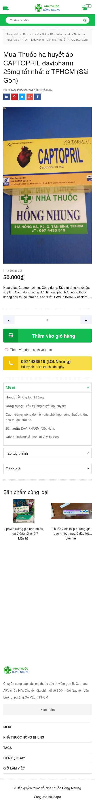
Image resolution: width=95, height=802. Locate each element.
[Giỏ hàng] (84, 8)
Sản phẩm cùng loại (25, 492)
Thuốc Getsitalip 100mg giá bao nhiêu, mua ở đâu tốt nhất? (71, 531)
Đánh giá (15, 270)
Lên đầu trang (49, 795)
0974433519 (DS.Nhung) (46, 361)
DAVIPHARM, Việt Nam (25, 89)
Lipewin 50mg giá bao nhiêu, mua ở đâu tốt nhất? (24, 531)
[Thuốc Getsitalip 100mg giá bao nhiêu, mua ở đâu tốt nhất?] (71, 511)
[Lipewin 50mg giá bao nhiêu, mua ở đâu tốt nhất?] (23, 511)
